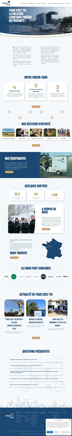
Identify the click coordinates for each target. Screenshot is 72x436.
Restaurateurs (22, 138)
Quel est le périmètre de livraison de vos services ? (24, 384)
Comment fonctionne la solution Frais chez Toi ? (23, 359)
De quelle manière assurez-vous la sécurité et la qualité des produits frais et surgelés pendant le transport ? (34, 372)
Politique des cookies (44, 433)
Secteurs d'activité (35, 412)
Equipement (27, 412)
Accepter (50, 432)
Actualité (50, 412)
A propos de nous (43, 413)
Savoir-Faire (18, 412)
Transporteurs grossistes (8, 138)
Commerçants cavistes (36, 138)
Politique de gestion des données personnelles (61, 434)
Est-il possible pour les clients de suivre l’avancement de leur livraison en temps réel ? (34, 378)
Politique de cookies (52, 434)
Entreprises (63, 138)
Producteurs (49, 138)
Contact (64, 412)
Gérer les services (49, 429)
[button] (70, 420)
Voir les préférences (65, 432)
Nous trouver (56, 412)
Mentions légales (37, 433)
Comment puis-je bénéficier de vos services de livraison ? (26, 365)
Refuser (56, 432)
